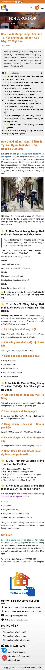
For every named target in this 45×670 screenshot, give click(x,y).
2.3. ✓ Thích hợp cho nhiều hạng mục (19, 94)
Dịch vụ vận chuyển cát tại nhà (15, 632)
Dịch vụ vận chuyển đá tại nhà (14, 636)
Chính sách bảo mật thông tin (14, 652)
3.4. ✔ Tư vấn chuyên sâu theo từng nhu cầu (22, 115)
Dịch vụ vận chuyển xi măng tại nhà (16, 640)
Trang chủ (14, 23)
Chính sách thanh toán (11, 660)
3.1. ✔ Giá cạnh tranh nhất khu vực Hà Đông (22, 103)
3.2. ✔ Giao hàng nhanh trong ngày (18, 106)
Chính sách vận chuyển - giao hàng (16, 656)
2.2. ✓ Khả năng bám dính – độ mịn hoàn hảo (22, 91)
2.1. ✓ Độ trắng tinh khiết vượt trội (17, 88)
